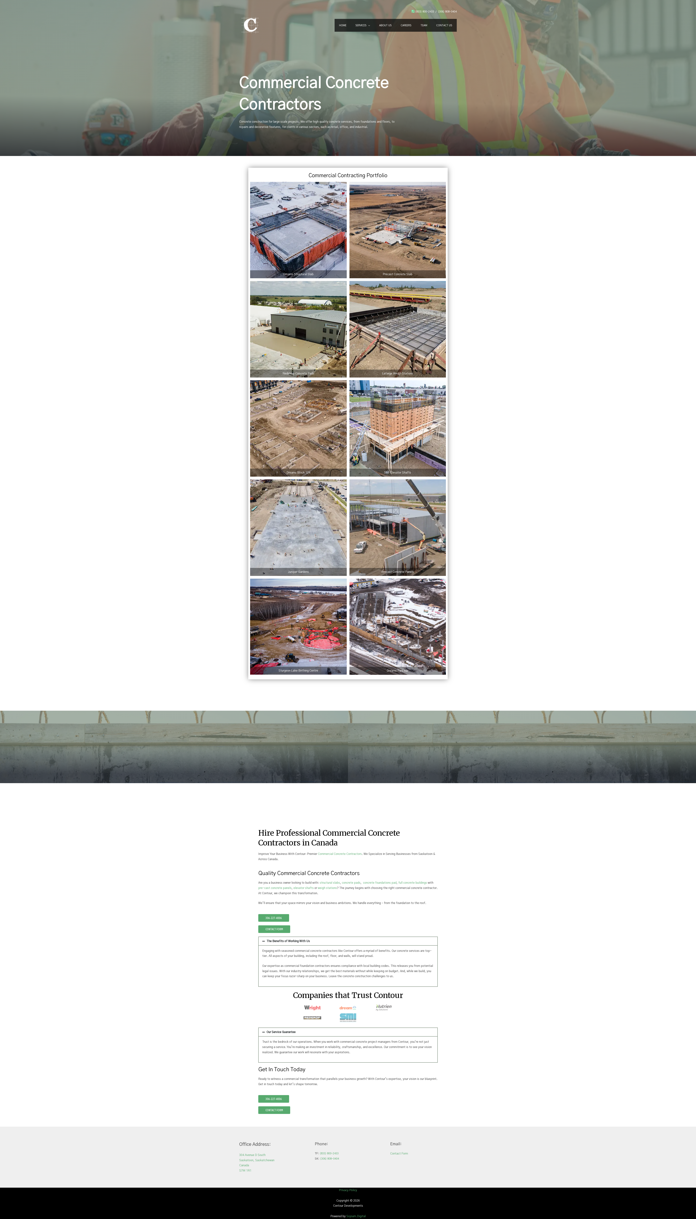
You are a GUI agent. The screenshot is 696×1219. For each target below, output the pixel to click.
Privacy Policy (348, 1190)
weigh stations (327, 888)
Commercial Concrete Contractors (340, 854)
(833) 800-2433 (424, 11)
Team (423, 25)
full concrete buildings (413, 882)
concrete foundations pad (380, 882)
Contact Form (399, 1153)
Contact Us (444, 25)
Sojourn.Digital (356, 1216)
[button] (348, 941)
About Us (385, 25)
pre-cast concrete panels (275, 888)
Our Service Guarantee (281, 1032)
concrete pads (351, 882)
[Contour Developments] (250, 25)
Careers (406, 25)
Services (360, 25)
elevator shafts (303, 888)
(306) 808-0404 (447, 11)
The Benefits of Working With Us (288, 941)
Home (342, 25)
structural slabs (330, 882)
